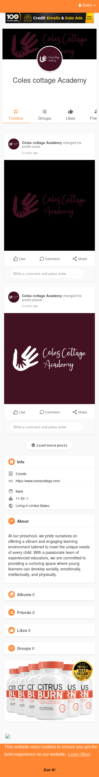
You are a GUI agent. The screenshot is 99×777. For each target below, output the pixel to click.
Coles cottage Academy (50, 79)
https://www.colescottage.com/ (38, 480)
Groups (24, 648)
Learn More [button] (79, 754)
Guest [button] (87, 4)
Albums (24, 594)
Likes (22, 630)
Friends (24, 612)
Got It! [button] (50, 770)
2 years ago (30, 152)
